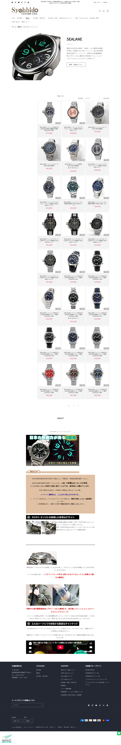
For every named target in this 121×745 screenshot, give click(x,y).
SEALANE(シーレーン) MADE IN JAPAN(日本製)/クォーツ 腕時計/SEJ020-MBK (97, 354)
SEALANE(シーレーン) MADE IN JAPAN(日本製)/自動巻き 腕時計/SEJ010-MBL (49, 128)
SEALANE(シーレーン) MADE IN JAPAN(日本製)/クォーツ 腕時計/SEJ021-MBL (49, 314)
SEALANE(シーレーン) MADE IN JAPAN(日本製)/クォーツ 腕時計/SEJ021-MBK (73, 314)
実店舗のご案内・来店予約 (68, 682)
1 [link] (68, 405)
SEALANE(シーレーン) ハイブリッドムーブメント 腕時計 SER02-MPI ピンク (73, 128)
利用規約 (60, 727)
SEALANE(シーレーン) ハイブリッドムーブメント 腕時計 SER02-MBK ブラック (49, 203)
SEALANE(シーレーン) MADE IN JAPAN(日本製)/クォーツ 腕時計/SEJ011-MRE (49, 391)
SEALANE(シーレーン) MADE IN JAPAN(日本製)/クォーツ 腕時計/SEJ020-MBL (73, 354)
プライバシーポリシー (29, 727)
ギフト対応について (66, 679)
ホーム (14, 27)
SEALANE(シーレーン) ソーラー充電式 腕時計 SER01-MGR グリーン (73, 203)
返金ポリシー (53, 727)
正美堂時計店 (18, 727)
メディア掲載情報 (66, 688)
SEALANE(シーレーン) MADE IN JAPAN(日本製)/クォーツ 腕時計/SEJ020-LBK (49, 354)
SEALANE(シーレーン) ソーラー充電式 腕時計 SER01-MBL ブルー (97, 202)
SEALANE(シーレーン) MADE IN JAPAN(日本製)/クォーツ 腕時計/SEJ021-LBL (73, 277)
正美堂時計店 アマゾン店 (92, 676)
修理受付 (63, 685)
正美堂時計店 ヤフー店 (92, 673)
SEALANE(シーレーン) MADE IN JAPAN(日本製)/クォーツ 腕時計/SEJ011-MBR (73, 391)
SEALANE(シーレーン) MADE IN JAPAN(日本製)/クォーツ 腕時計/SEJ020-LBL (97, 314)
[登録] (42, 705)
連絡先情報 (66, 727)
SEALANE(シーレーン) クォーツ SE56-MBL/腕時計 (49, 164)
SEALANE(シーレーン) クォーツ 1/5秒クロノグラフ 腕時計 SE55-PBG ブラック (73, 240)
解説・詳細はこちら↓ (76, 64)
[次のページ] (78, 405)
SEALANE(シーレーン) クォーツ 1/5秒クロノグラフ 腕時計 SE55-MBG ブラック (49, 277)
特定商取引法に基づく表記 (42, 727)
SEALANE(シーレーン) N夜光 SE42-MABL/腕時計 (73, 164)
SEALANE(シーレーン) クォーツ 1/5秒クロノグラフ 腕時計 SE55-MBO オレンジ (97, 240)
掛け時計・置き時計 (42, 676)
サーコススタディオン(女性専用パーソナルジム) (97, 683)
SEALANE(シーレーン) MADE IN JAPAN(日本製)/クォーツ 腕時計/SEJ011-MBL (97, 391)
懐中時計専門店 (89, 670)
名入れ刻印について (66, 676)
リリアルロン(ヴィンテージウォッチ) (96, 679)
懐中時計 (38, 670)
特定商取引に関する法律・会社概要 (71, 695)
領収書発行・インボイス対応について (72, 692)
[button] (20, 18)
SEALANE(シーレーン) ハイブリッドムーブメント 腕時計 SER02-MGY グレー (97, 165)
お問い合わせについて (67, 673)
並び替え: (81, 98)
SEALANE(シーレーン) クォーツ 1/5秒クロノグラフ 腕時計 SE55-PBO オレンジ (49, 240)
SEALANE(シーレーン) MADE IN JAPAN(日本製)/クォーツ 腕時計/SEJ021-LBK (97, 277)
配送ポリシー (74, 727)
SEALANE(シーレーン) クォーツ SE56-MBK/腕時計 (97, 128)
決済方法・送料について (68, 670)
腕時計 (20, 27)
